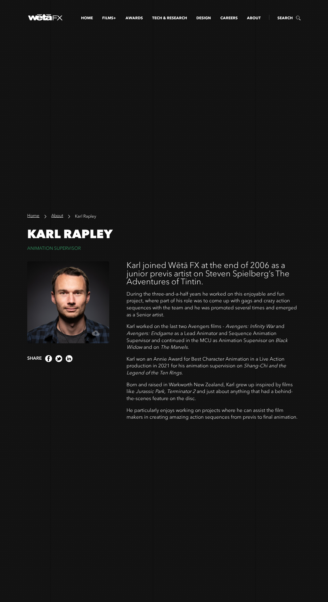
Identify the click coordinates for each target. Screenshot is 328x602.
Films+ (109, 17)
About (254, 17)
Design (203, 17)
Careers (229, 17)
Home (87, 17)
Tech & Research (169, 17)
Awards (134, 17)
